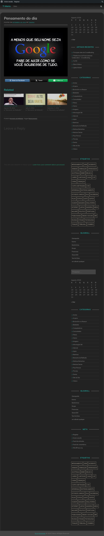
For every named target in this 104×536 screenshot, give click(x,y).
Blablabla (76, 93)
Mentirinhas (75, 245)
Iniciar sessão (77, 438)
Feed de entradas (78, 441)
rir (96, 216)
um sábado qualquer (78, 261)
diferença (75, 190)
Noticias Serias (77, 132)
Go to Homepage (40, 533)
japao (82, 207)
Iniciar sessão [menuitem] (8, 1)
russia (74, 220)
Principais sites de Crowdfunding (83, 52)
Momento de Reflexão (16, 118)
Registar (75, 434)
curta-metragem (78, 186)
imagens (82, 203)
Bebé (83, 173)
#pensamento (33, 118)
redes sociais (87, 216)
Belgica (89, 173)
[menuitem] (2, 1)
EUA (87, 194)
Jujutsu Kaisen (77, 67)
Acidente (92, 164)
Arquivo (75, 86)
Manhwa (76, 122)
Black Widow (77, 64)
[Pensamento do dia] (14, 99)
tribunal (82, 224)
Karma (74, 241)
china (74, 181)
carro (74, 177)
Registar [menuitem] (17, 1)
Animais (74, 169)
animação (83, 169)
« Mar (73, 40)
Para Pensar (77, 136)
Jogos (75, 119)
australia (76, 173)
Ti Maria (7, 6)
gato (86, 199)
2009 (85, 164)
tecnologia (89, 220)
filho (74, 199)
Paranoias (75, 251)
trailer (74, 224)
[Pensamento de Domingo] (35, 99)
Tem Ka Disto (76, 258)
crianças (81, 181)
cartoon (81, 177)
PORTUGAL (91, 211)
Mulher (74, 211)
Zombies (90, 224)
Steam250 (75, 255)
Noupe (74, 248)
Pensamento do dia (10, 106)
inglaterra (90, 203)
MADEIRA (89, 207)
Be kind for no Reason (80, 89)
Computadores (77, 96)
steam (81, 220)
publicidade (76, 216)
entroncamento (87, 190)
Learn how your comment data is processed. (49, 165)
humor (74, 203)
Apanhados (92, 169)
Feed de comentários (79, 444)
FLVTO (75, 61)
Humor (75, 106)
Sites (15, 6)
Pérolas (75, 139)
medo (96, 207)
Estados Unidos (78, 194)
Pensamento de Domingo (34, 106)
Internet (75, 116)
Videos (75, 149)
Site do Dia (76, 145)
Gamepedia (75, 238)
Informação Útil (77, 112)
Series (75, 142)
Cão (88, 186)
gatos (91, 199)
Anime (75, 83)
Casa (89, 177)
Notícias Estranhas (79, 129)
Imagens (75, 109)
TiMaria (31, 22)
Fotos (79, 199)
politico (82, 211)
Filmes (75, 103)
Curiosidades (77, 99)
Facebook (94, 194)
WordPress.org (78, 448)
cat (94, 177)
